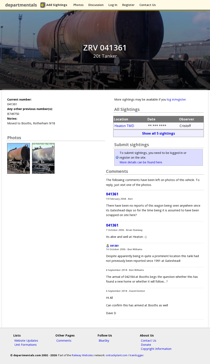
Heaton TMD (124, 126)
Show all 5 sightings (158, 133)
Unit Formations (25, 344)
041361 (112, 194)
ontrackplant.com (116, 355)
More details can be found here (141, 162)
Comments (63, 340)
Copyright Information (156, 349)
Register (128, 5)
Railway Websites (83, 355)
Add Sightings (56, 5)
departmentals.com (22, 5)
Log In (112, 5)
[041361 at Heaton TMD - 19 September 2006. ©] (18, 173)
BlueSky (104, 340)
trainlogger (137, 355)
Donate (146, 344)
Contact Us (147, 5)
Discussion (96, 5)
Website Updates (26, 340)
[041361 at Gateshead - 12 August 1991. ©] (43, 173)
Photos (78, 5)
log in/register (176, 99)
